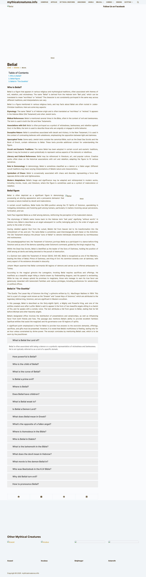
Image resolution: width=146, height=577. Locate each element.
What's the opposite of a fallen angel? (32, 424)
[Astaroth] (123, 549)
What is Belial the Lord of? (26, 340)
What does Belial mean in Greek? (29, 416)
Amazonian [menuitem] (81, 2)
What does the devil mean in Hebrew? (32, 454)
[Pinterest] (64, 496)
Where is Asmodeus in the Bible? (29, 431)
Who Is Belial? (15, 76)
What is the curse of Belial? (26, 371)
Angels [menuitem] (91, 2)
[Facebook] (18, 496)
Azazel (10, 561)
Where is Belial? (21, 386)
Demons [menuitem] (119, 2)
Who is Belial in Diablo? (24, 439)
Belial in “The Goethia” (19, 81)
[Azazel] (22, 549)
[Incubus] (56, 549)
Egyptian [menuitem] (128, 2)
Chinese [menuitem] (109, 2)
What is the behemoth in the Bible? (30, 446)
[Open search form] (138, 2)
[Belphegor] (90, 549)
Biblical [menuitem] (99, 2)
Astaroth (112, 561)
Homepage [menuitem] (44, 2)
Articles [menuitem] (54, 2)
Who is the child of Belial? (26, 364)
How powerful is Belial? (25, 356)
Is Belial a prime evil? (23, 379)
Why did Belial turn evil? (25, 476)
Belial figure (15, 79)
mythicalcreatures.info (22, 2)
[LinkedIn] (86, 496)
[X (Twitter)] (41, 496)
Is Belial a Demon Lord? (24, 409)
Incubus (44, 561)
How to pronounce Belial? (26, 484)
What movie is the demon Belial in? (30, 461)
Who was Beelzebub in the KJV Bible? (32, 469)
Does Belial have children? (26, 394)
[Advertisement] (73, 518)
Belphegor (79, 561)
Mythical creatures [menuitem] (67, 2)
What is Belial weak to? (24, 401)
